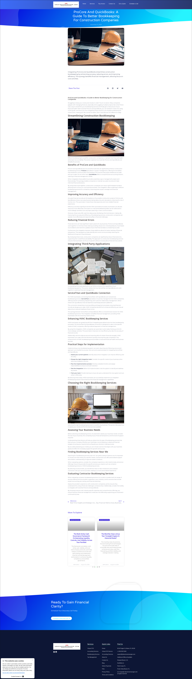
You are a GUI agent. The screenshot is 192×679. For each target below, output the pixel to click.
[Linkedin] (56, 652)
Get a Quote (122, 3)
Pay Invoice (101, 3)
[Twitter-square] (54, 652)
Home (84, 3)
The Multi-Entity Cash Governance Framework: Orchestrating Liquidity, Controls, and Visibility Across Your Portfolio (81, 538)
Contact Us (112, 3)
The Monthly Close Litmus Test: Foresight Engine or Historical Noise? (110, 536)
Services (92, 3)
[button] (108, 88)
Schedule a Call (133, 3)
